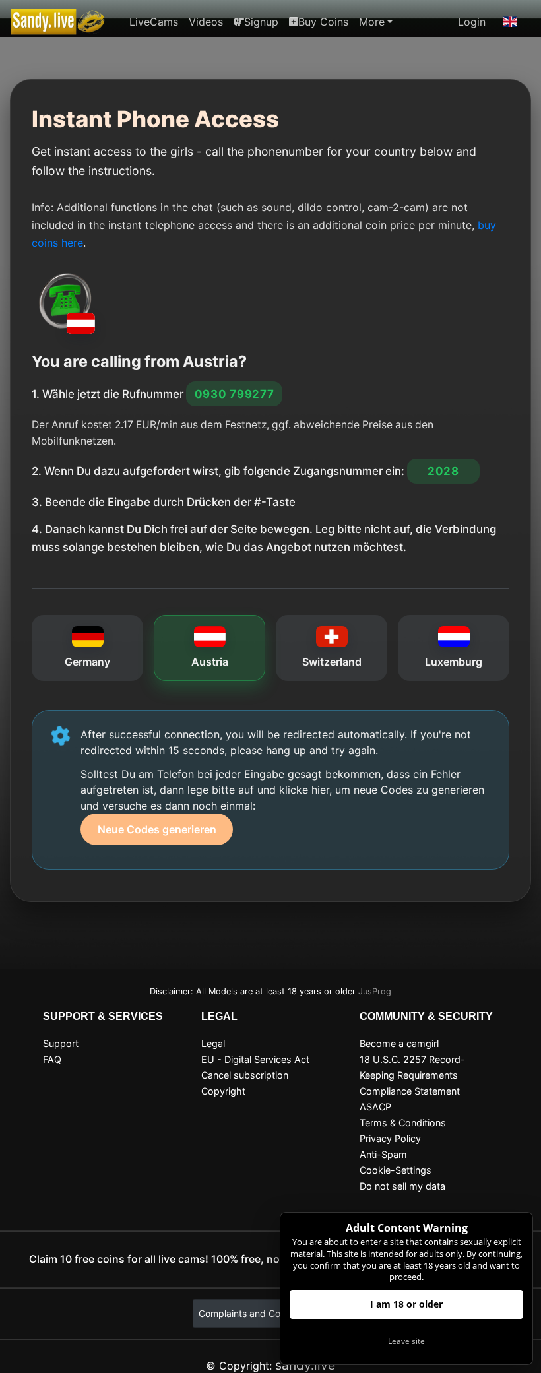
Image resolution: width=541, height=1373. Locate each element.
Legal (213, 1043)
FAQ (52, 1059)
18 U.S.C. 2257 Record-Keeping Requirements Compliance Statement (412, 1075)
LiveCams (153, 21)
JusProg (374, 991)
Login (472, 21)
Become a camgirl (399, 1043)
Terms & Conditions (403, 1122)
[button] (510, 21)
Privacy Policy (390, 1138)
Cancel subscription (244, 1075)
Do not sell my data (402, 1186)
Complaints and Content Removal (270, 1313)
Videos (206, 21)
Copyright (223, 1091)
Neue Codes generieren (157, 829)
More (372, 21)
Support (61, 1043)
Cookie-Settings (395, 1170)
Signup (261, 21)
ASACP (375, 1106)
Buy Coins (323, 21)
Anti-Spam (383, 1154)
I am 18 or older (406, 1304)
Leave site (406, 1341)
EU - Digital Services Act (255, 1059)
